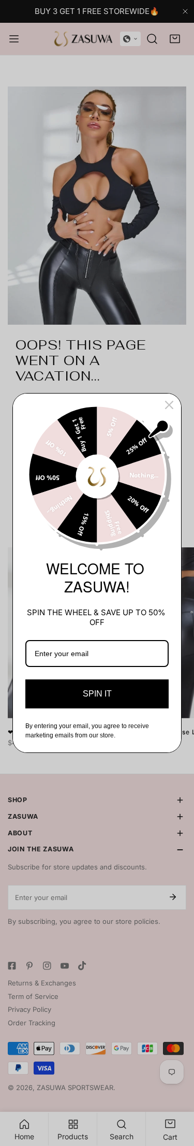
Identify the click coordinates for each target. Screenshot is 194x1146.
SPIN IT (97, 693)
